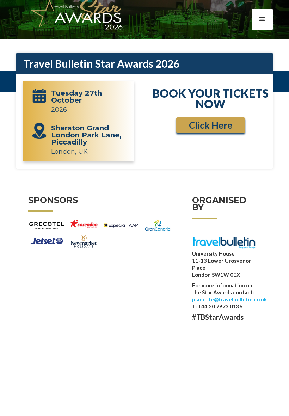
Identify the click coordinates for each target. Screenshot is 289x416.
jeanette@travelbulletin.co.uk (229, 299)
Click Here (210, 125)
